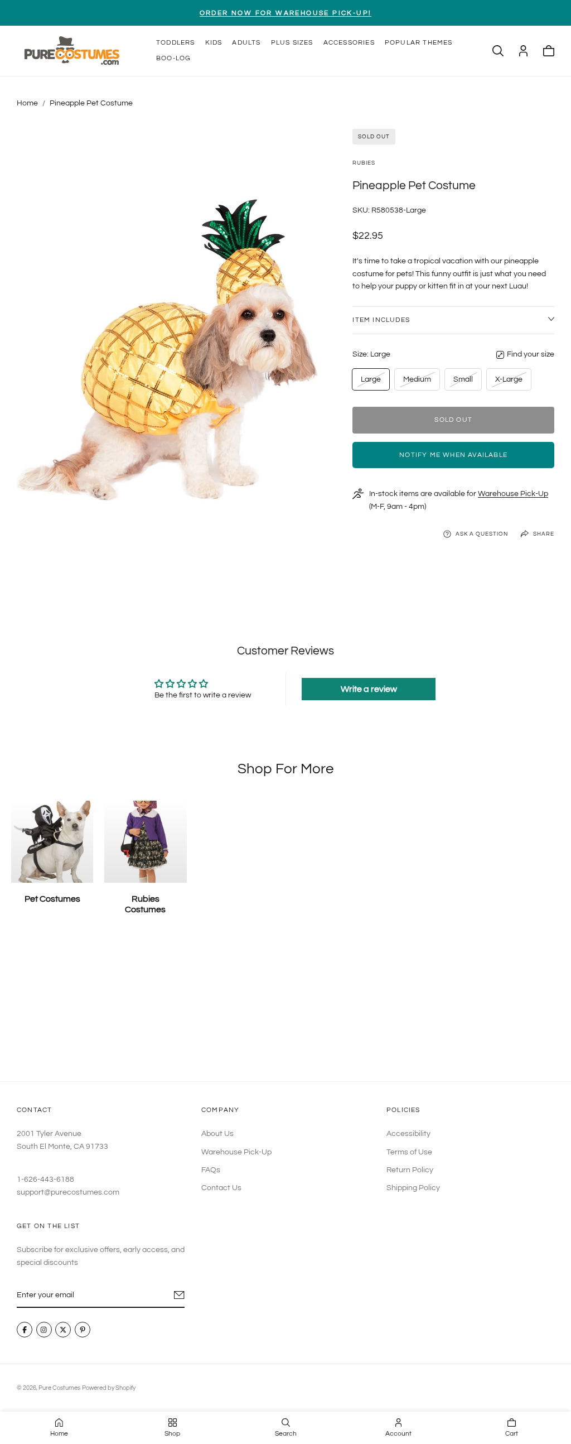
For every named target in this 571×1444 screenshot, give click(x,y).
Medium (417, 382)
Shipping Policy (413, 1188)
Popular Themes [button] (419, 42)
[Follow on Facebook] (24, 1330)
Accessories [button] (349, 42)
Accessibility (408, 1134)
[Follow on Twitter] (63, 1330)
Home (27, 103)
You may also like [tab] (285, 1007)
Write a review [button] (369, 689)
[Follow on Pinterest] (82, 1330)
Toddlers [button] (175, 42)
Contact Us (221, 1188)
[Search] (498, 50)
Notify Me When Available (453, 455)
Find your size (530, 354)
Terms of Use (409, 1152)
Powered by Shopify (109, 1388)
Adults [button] (246, 42)
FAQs (210, 1170)
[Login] (523, 50)
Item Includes (381, 320)
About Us (217, 1134)
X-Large (508, 382)
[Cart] (548, 50)
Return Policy (409, 1170)
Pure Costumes (59, 1388)
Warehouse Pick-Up (513, 494)
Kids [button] (213, 42)
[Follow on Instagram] (44, 1330)
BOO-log (173, 58)
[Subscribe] (179, 1295)
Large (372, 382)
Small (465, 382)
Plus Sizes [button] (292, 42)
